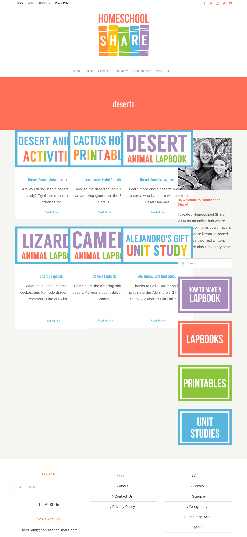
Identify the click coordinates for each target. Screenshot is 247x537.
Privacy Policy (123, 507)
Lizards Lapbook (51, 276)
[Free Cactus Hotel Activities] (104, 148)
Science (198, 496)
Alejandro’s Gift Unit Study (157, 276)
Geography (198, 507)
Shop (198, 476)
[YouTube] (51, 504)
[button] (168, 71)
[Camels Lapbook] (104, 245)
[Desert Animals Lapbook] (157, 148)
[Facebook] (39, 504)
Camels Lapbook (104, 276)
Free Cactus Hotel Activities (104, 179)
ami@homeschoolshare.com (54, 530)
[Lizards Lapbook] (51, 245)
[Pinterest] (45, 504)
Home (124, 476)
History (198, 486)
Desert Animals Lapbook (157, 179)
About (123, 486)
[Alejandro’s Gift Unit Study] (157, 245)
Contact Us (123, 496)
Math (198, 527)
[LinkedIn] (57, 504)
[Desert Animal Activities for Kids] (51, 148)
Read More (51, 212)
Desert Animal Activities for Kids (51, 179)
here (226, 247)
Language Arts (198, 517)
